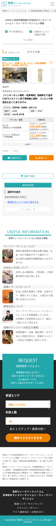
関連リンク (20, 504)
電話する (42, 157)
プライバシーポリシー (28, 508)
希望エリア (13, 395)
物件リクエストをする (28, 438)
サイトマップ (35, 504)
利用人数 (11, 412)
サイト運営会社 (21, 512)
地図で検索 (29, 176)
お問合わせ (16, 157)
